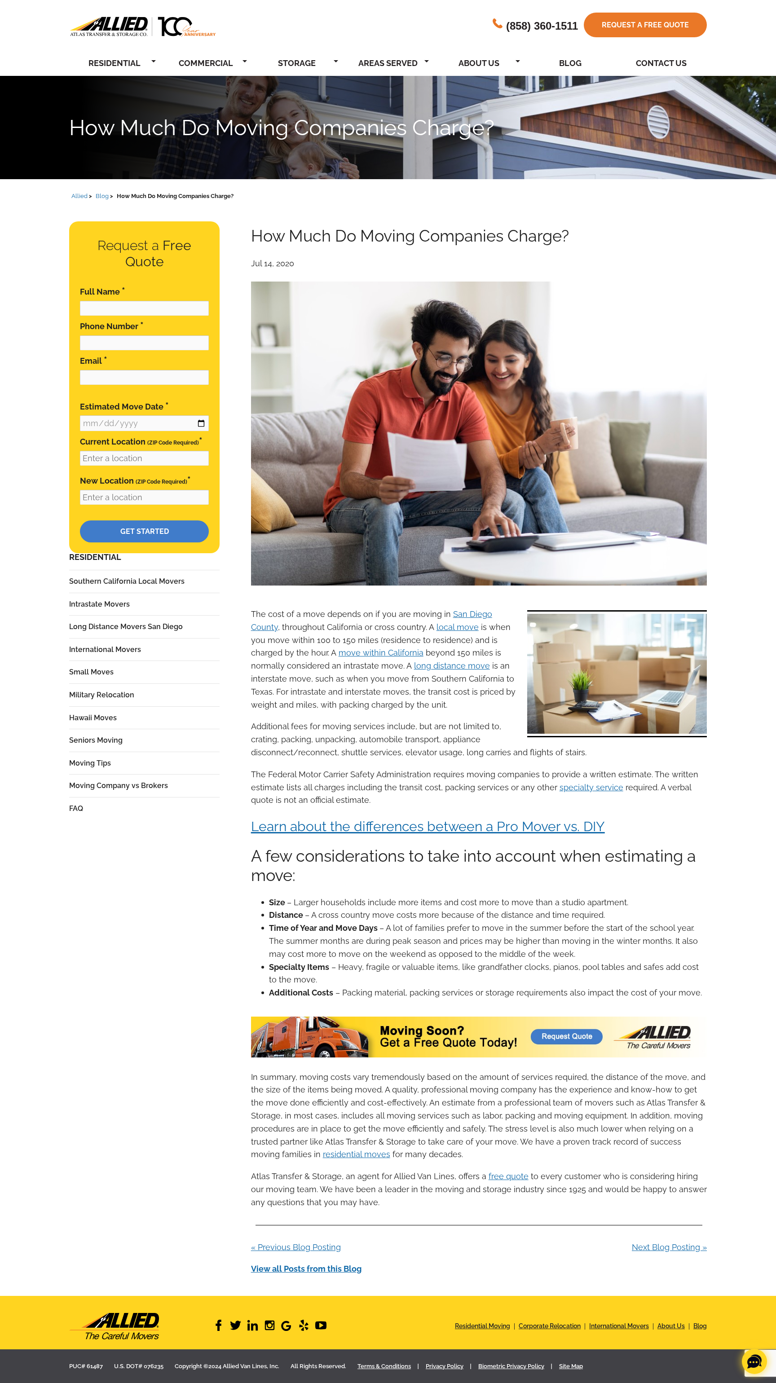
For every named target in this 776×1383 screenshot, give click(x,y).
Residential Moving (482, 1326)
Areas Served (388, 63)
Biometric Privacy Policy (511, 1366)
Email (93, 360)
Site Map (571, 1366)
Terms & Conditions (384, 1366)
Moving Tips (90, 763)
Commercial (206, 63)
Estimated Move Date (124, 406)
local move (457, 627)
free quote (509, 1176)
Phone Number (112, 325)
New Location (135, 480)
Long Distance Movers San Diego (126, 626)
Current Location (141, 441)
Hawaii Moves (93, 718)
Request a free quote (645, 25)
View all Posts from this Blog (306, 1268)
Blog (570, 63)
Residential (114, 63)
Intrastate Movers (99, 604)
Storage (297, 63)
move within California (381, 652)
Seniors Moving (96, 740)
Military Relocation (101, 695)
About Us (479, 63)
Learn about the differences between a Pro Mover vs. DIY (428, 826)
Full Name (102, 291)
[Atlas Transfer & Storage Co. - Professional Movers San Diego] (141, 1326)
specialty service (591, 787)
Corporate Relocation (550, 1326)
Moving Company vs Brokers (118, 785)
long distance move (452, 665)
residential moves (356, 1154)
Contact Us (661, 63)
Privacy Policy (444, 1366)
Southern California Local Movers (127, 581)
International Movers (105, 649)
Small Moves (91, 672)
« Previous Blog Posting (296, 1247)
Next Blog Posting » (669, 1247)
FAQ (76, 808)
